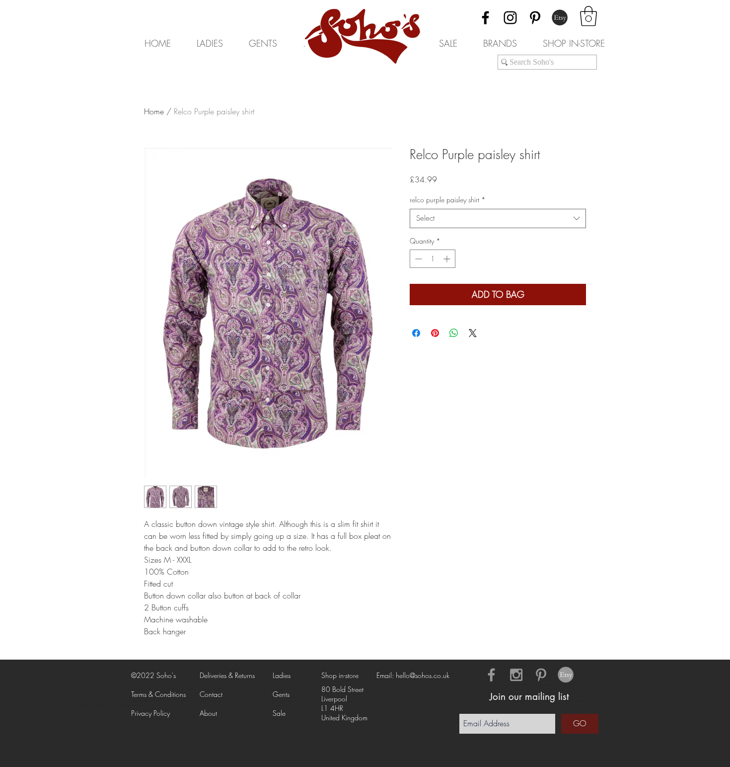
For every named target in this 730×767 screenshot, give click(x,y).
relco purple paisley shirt (448, 199)
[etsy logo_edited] (560, 17)
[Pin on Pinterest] (435, 333)
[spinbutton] (432, 258)
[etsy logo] (566, 674)
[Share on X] (473, 333)
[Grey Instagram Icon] (516, 674)
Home (154, 111)
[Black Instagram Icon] (510, 17)
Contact (211, 694)
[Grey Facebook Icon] (491, 674)
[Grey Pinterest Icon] (541, 674)
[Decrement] (417, 258)
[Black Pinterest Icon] (535, 17)
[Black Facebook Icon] (485, 17)
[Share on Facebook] (416, 333)
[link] (588, 16)
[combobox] (498, 218)
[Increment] (447, 258)
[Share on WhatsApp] (454, 333)
